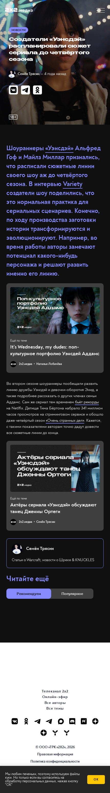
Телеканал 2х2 (55, 691)
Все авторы (55, 702)
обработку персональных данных (30, 781)
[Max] (60, 721)
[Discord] (72, 721)
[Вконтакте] (14, 721)
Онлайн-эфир (55, 696)
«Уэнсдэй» (59, 148)
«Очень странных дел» (65, 420)
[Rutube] (83, 721)
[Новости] (66, 732)
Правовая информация (55, 754)
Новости (19, 30)
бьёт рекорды (87, 402)
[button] (100, 10)
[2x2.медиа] (49, 721)
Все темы (54, 708)
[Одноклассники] (26, 721)
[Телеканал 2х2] (37, 721)
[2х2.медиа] (43, 732)
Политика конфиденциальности (55, 761)
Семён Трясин (28, 74)
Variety (72, 184)
